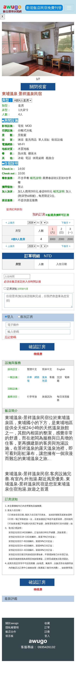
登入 (10, 317)
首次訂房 (26, 317)
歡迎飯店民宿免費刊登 (44, 8)
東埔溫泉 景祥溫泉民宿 (22, 94)
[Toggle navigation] (69, 7)
